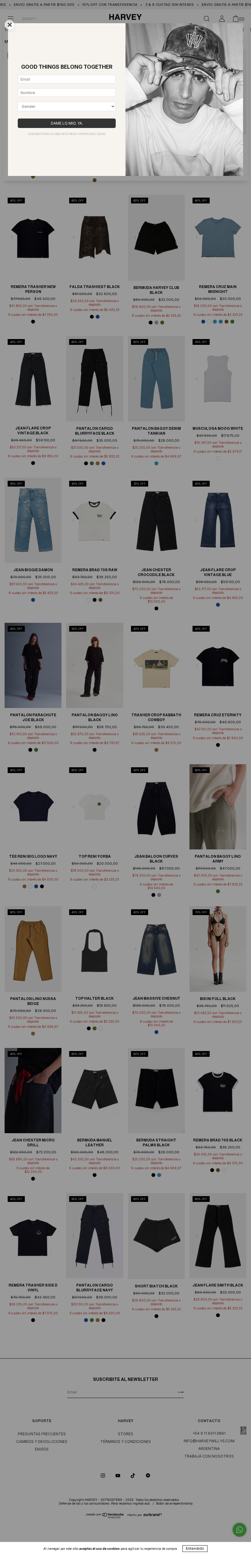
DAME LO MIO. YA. (67, 123)
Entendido (195, 1548)
